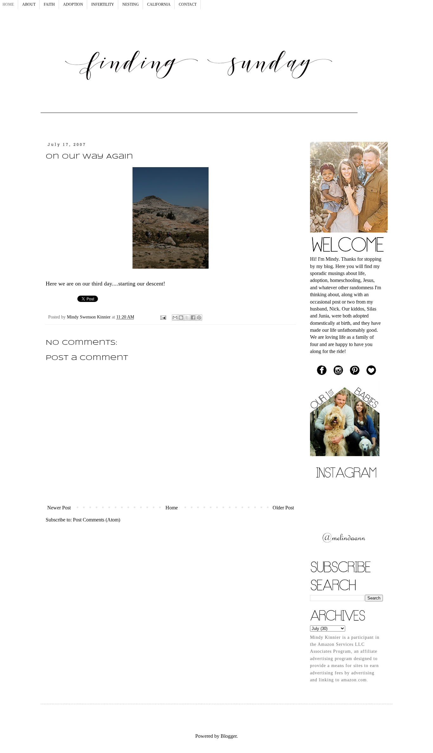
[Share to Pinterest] (199, 317)
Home (171, 507)
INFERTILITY (102, 4)
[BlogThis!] (181, 317)
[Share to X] (187, 317)
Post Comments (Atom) (96, 519)
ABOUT (29, 4)
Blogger (228, 736)
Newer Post (59, 507)
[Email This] (175, 317)
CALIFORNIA (159, 4)
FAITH (49, 4)
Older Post (283, 507)
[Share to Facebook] (193, 317)
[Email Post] (162, 316)
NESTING (130, 4)
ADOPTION (73, 4)
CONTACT (188, 4)
